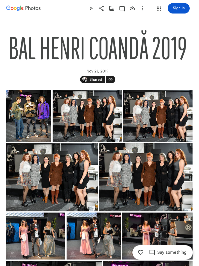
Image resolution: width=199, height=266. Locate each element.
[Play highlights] (91, 8)
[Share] (101, 8)
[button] (159, 8)
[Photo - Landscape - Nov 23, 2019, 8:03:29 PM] (52, 177)
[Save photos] (132, 8)
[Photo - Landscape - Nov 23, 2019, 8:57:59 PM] (157, 236)
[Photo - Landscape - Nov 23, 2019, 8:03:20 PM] (87, 116)
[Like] (141, 252)
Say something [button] (172, 252)
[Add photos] (111, 8)
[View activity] (122, 8)
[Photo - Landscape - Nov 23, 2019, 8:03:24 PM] (158, 116)
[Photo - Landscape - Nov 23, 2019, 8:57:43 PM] (94, 236)
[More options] (143, 8)
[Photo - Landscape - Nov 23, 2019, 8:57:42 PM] (35, 236)
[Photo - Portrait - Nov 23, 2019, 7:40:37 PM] (28, 116)
